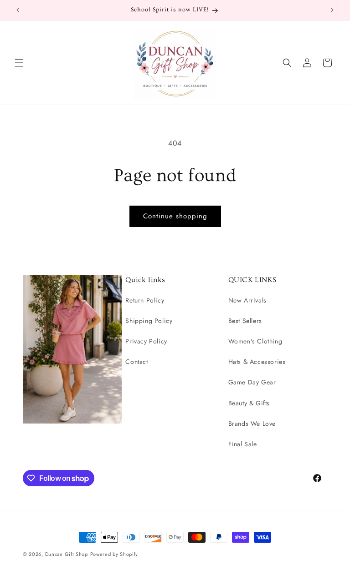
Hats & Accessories (257, 361)
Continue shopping (175, 216)
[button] (19, 63)
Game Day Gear (252, 382)
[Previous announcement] (18, 10)
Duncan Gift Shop (66, 554)
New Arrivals (247, 300)
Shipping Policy (148, 320)
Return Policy (144, 300)
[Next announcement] (332, 10)
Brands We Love (252, 423)
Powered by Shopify (114, 554)
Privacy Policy (146, 341)
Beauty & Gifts (249, 403)
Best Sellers (245, 320)
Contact (136, 361)
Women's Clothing (255, 341)
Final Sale (242, 444)
